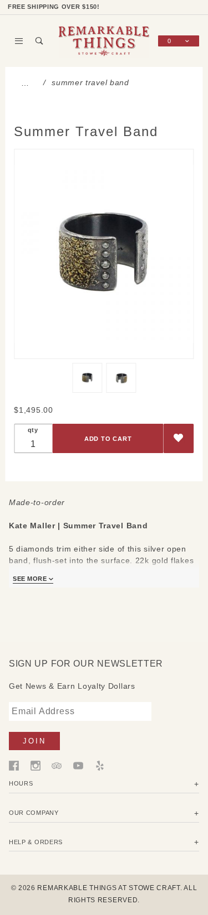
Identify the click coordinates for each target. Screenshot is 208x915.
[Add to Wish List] (179, 438)
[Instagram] (35, 764)
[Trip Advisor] (57, 764)
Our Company (34, 812)
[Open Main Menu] (19, 41)
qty (33, 430)
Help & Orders (36, 842)
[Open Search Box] (39, 41)
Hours (21, 783)
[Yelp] (100, 764)
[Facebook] (14, 764)
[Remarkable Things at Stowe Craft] (104, 40)
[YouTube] (78, 764)
